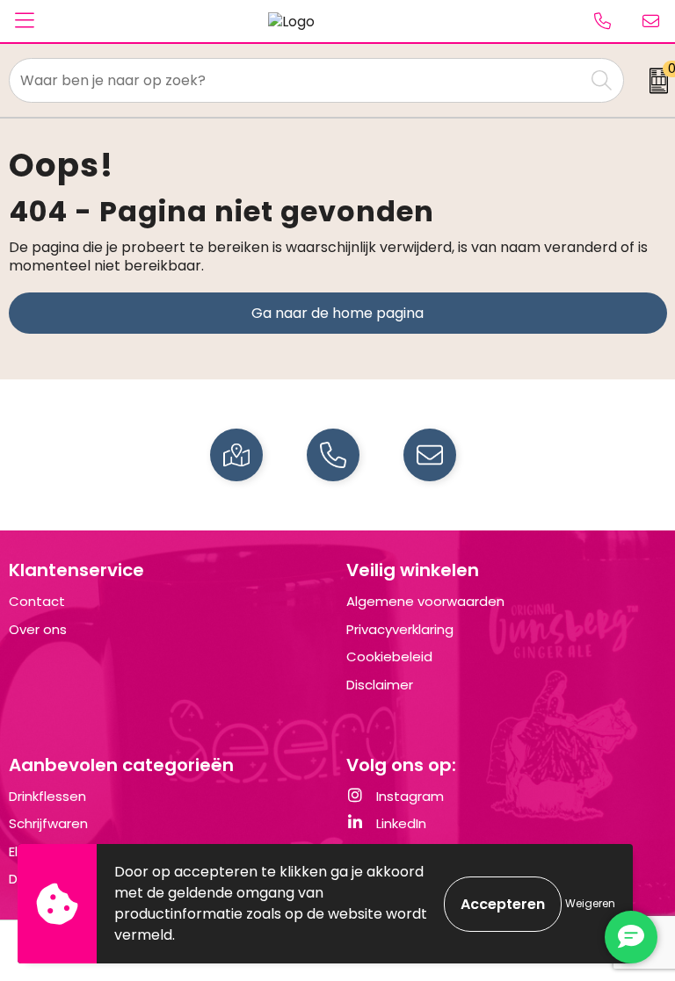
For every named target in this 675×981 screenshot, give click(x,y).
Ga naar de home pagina (337, 313)
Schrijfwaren (48, 823)
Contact (37, 601)
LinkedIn (399, 823)
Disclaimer (379, 684)
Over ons (38, 629)
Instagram (408, 796)
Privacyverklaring (400, 629)
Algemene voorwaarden (425, 601)
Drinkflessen (47, 796)
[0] (653, 81)
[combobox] (297, 80)
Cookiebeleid (389, 656)
